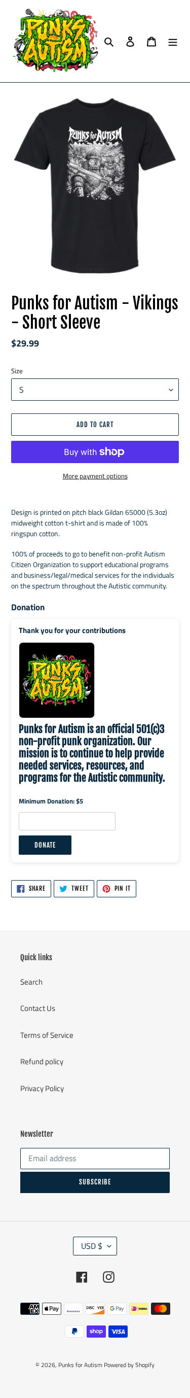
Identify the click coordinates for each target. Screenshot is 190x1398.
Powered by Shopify (129, 1365)
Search (31, 982)
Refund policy (41, 1061)
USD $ (91, 1246)
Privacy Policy (42, 1088)
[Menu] (172, 41)
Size (17, 371)
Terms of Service (46, 1035)
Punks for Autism (80, 1365)
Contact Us (37, 1008)
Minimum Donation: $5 (51, 801)
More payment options (95, 476)
